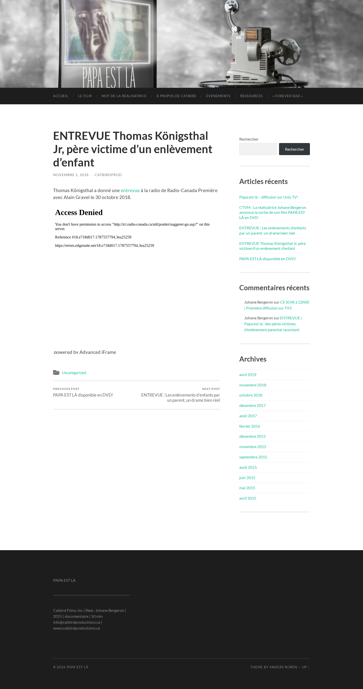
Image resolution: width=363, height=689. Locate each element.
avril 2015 (247, 498)
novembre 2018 (252, 384)
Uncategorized (74, 372)
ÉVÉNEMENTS (218, 96)
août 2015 (248, 467)
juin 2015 (247, 477)
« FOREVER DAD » (288, 96)
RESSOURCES (251, 96)
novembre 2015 (252, 446)
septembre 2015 (253, 456)
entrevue (130, 190)
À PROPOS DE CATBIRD (176, 96)
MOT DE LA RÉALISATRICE (124, 96)
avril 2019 (247, 374)
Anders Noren (283, 667)
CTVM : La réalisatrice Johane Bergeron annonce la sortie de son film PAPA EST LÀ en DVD (272, 212)
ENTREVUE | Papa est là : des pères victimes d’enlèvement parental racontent (273, 323)
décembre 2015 (252, 436)
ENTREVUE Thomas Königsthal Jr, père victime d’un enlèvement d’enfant (272, 246)
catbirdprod (108, 175)
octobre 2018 (250, 395)
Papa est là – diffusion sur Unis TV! (268, 197)
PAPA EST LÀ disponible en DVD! (83, 392)
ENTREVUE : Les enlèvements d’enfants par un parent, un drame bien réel (180, 395)
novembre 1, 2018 (71, 175)
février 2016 (249, 426)
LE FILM (85, 96)
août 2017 (248, 415)
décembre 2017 (252, 405)
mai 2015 (247, 487)
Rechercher (249, 139)
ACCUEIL (60, 96)
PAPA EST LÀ (181, 35)
